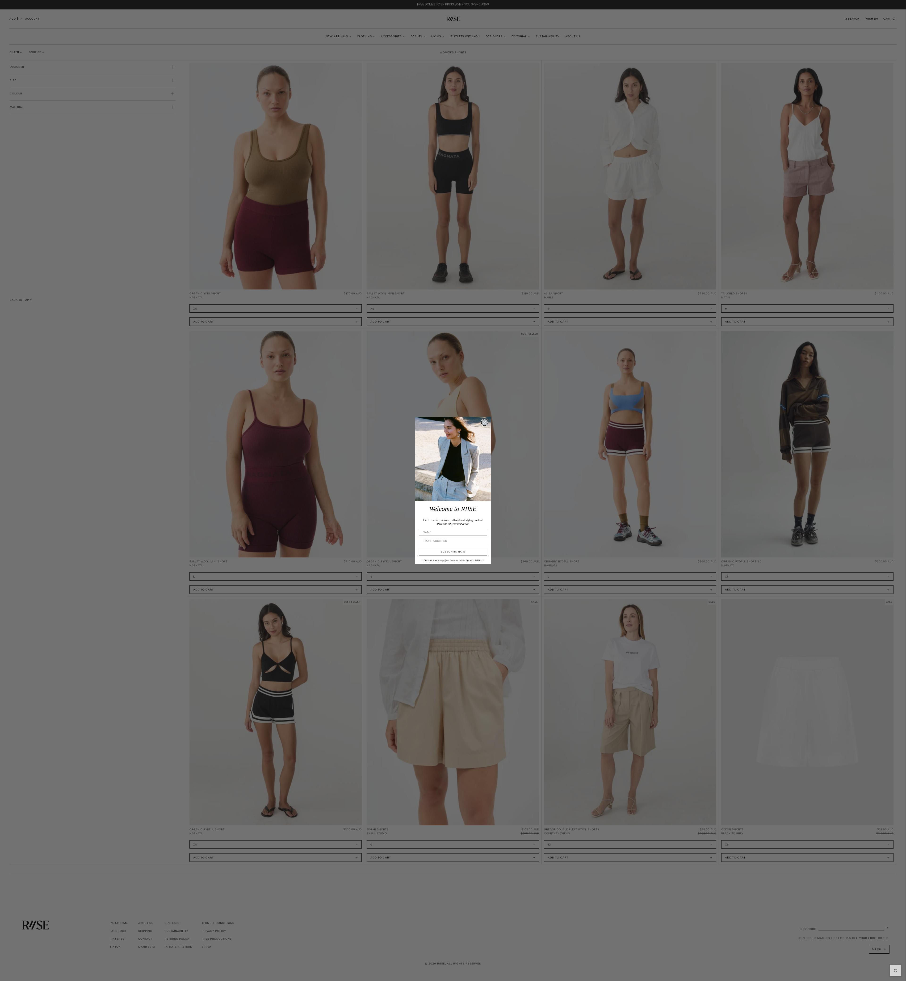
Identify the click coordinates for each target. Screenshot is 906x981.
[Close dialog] (484, 422)
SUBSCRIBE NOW (453, 552)
